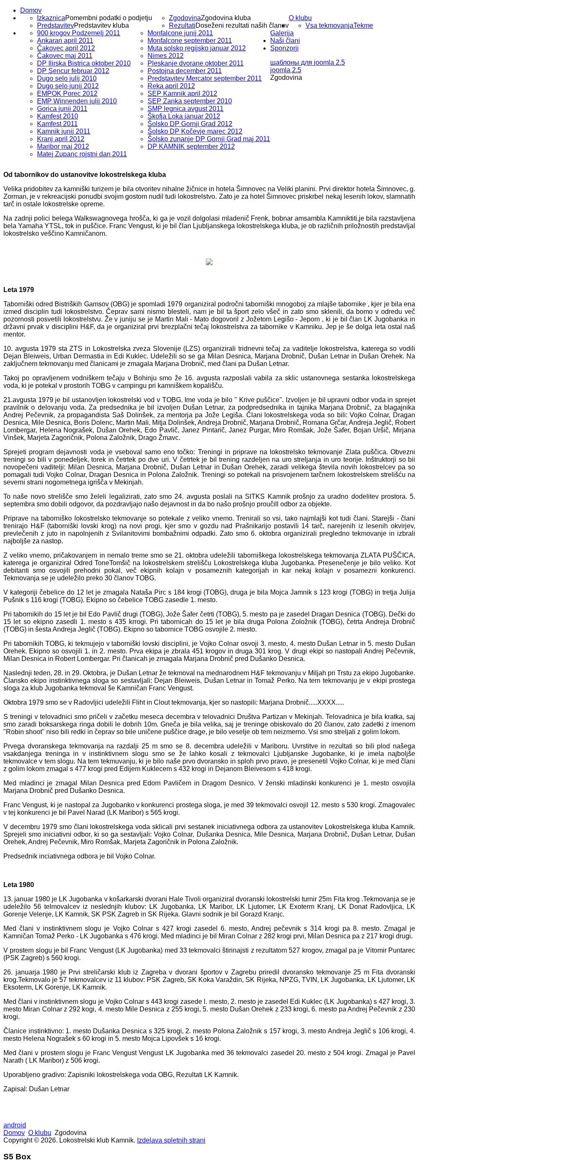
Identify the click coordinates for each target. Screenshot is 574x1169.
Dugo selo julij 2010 (67, 78)
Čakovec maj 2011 (64, 55)
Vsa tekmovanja (329, 25)
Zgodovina (185, 17)
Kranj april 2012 (60, 138)
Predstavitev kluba (101, 25)
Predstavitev (55, 25)
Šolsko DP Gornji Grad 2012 (189, 123)
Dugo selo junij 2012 (68, 86)
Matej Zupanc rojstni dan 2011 (82, 154)
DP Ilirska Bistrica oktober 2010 (84, 63)
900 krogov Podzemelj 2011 (78, 33)
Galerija (282, 33)
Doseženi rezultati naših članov (242, 25)
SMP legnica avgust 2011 (185, 108)
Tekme (363, 25)
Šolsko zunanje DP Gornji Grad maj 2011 (208, 138)
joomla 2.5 (285, 70)
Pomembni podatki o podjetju (108, 17)
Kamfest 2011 (57, 123)
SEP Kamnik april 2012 (182, 93)
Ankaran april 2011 (65, 40)
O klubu (300, 17)
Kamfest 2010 (57, 116)
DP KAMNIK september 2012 (191, 146)
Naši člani (285, 40)
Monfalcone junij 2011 (180, 33)
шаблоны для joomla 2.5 (307, 62)
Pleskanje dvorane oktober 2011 (195, 63)
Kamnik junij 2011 (63, 131)
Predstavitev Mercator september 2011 (204, 78)
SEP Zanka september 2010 (189, 101)
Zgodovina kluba (226, 17)
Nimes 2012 (165, 55)
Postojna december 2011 (184, 70)
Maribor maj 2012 (63, 146)
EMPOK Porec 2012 (67, 93)
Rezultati (182, 25)
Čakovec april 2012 (66, 48)
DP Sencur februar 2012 (73, 70)
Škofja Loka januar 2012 (183, 116)
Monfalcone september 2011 (189, 40)
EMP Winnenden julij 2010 (77, 101)
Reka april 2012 (171, 86)
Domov (31, 10)
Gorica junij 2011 (62, 108)
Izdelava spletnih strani (171, 1140)
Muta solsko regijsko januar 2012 (196, 48)
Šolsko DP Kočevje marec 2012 (194, 131)
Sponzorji (284, 48)
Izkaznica (51, 17)
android (14, 1125)
